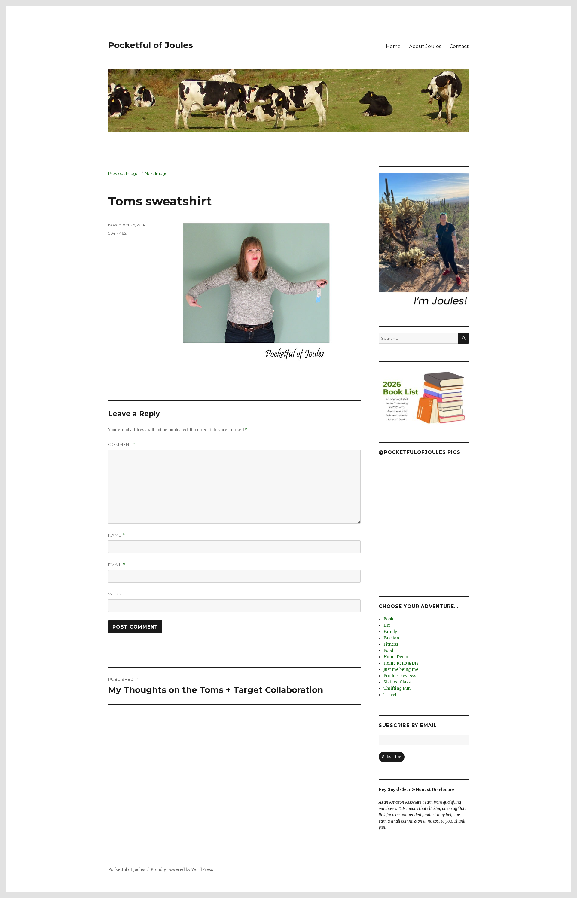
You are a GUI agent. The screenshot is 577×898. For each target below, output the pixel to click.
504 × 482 (117, 233)
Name (116, 535)
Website (118, 594)
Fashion (391, 638)
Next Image (156, 173)
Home (393, 46)
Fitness (390, 644)
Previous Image (123, 173)
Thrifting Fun (397, 688)
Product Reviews (399, 675)
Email (116, 564)
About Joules (425, 46)
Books (389, 619)
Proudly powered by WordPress (182, 869)
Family (390, 631)
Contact (459, 46)
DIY (386, 625)
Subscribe (391, 756)
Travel (389, 694)
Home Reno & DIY (401, 663)
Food (388, 650)
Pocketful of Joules (150, 45)
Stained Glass (397, 682)
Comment (122, 444)
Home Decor (395, 656)
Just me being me (400, 669)
